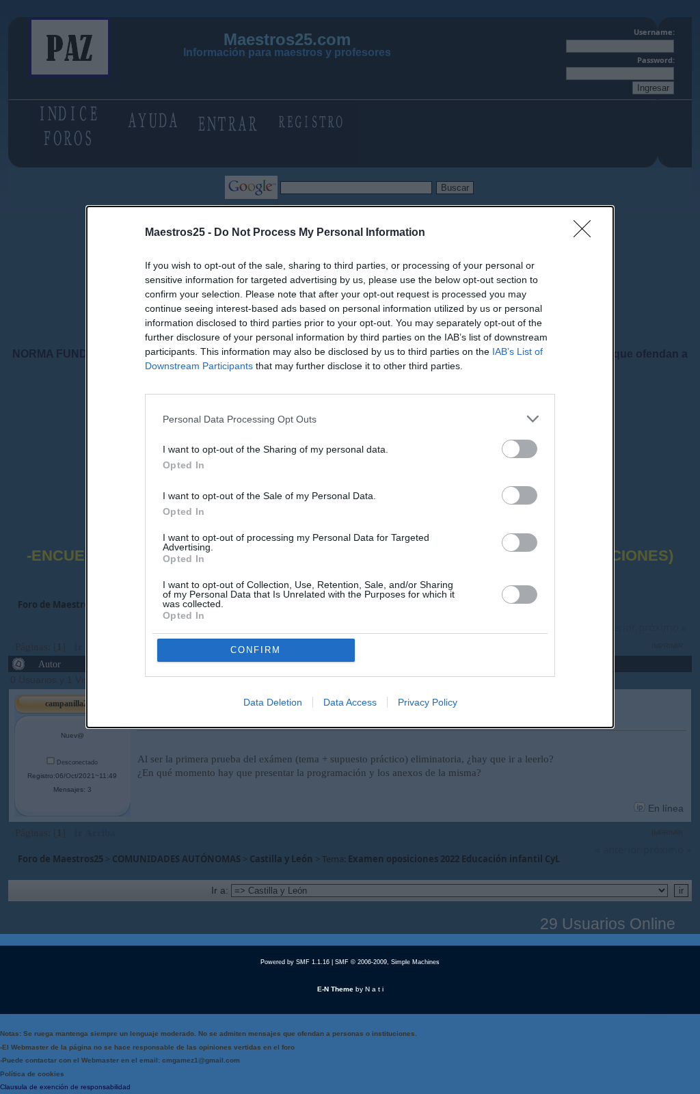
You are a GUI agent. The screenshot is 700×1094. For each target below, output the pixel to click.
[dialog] (350, 467)
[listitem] (350, 419)
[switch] (519, 449)
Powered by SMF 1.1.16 (294, 962)
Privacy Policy (427, 702)
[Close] (587, 233)
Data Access (350, 702)
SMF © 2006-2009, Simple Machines (387, 962)
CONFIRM (255, 650)
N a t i (374, 989)
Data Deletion (272, 702)
